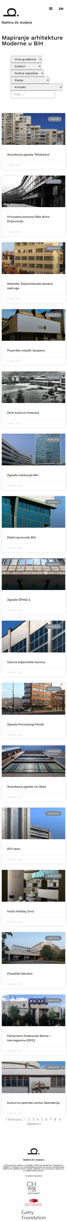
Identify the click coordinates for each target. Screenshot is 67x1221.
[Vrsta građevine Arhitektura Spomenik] (26, 59)
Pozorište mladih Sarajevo (26, 350)
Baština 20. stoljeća (17, 22)
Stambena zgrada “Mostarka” (28, 154)
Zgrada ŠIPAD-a (18, 599)
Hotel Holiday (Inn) (20, 911)
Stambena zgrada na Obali (26, 786)
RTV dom (13, 849)
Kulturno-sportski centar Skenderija (33, 1103)
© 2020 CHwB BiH (33, 1176)
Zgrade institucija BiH (23, 475)
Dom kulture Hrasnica (23, 412)
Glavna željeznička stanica (26, 662)
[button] (51, 8)
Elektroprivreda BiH (21, 537)
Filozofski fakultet (20, 973)
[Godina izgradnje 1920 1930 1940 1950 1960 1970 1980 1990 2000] (27, 73)
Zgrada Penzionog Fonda (25, 724)
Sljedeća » (34, 1124)
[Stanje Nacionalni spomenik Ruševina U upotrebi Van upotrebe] (30, 80)
